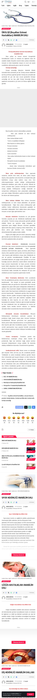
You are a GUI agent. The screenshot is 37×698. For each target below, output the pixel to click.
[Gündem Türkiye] (8, 2)
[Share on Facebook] (6, 40)
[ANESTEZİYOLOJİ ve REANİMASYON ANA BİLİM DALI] (31, 457)
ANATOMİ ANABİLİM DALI (9, 440)
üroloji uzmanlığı (6, 400)
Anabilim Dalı (6, 28)
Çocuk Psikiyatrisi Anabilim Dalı (11, 464)
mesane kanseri (28, 395)
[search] (25, 1)
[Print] (16, 40)
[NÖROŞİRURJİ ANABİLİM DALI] (31, 450)
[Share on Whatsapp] (11, 40)
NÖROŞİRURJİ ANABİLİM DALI (10, 448)
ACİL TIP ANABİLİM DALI (10, 376)
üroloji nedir (30, 398)
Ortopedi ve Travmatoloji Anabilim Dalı (15, 385)
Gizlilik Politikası (15, 693)
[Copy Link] (14, 40)
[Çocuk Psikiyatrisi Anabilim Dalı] (31, 466)
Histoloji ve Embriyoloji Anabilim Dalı (14, 382)
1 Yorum (32, 429)
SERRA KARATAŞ (9, 44)
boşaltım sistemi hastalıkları (16, 395)
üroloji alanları (11, 398)
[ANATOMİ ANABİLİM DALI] (31, 442)
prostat (4, 398)
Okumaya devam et (18, 555)
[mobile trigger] (3, 2)
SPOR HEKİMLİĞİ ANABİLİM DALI (13, 379)
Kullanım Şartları (7, 695)
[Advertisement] (18, 108)
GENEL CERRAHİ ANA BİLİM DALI (13, 388)
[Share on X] (8, 40)
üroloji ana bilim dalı (21, 398)
